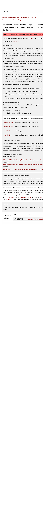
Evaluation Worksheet (28, 17)
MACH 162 (7, 135)
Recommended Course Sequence (13, 20)
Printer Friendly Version (10, 17)
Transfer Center (26, 197)
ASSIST (8, 199)
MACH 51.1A (8, 122)
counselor (31, 38)
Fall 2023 (16, 42)
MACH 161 (7, 131)
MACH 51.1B (8, 126)
